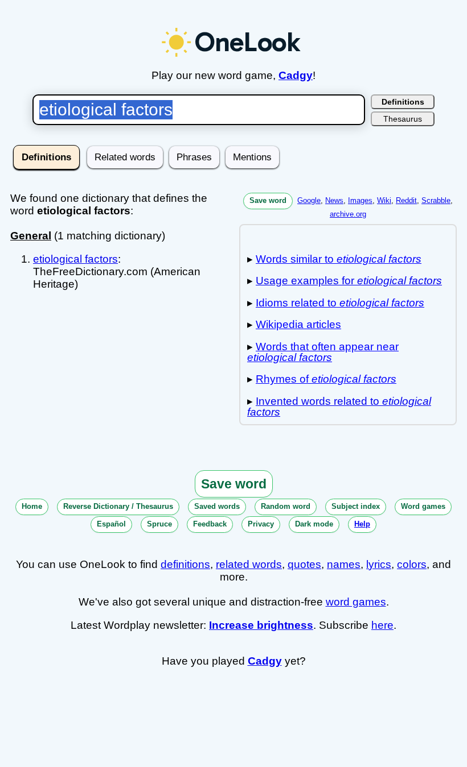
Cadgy (295, 75)
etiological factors (75, 259)
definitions (185, 564)
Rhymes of (326, 379)
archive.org (348, 214)
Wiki (384, 200)
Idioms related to (340, 303)
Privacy (261, 524)
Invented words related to (339, 406)
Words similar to (338, 259)
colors (412, 564)
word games (356, 602)
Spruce (159, 524)
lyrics (378, 564)
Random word (285, 506)
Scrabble (435, 200)
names (344, 564)
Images (360, 200)
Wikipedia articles (298, 324)
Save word (267, 200)
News (334, 200)
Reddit (406, 200)
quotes (304, 564)
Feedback (210, 524)
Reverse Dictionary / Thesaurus (118, 506)
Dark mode (314, 524)
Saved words (217, 506)
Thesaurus (402, 118)
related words (249, 564)
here (382, 625)
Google (309, 200)
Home (32, 506)
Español (111, 524)
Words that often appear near (323, 352)
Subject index (355, 506)
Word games (423, 506)
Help (362, 524)
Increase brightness (261, 625)
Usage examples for (349, 281)
